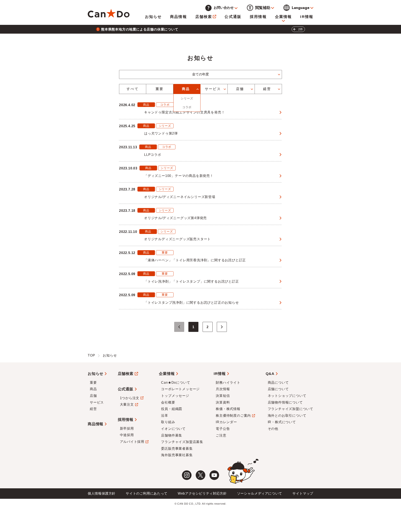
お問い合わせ (224, 7)
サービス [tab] (213, 89)
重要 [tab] (160, 89)
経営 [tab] (267, 89)
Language (301, 8)
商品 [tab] (186, 89)
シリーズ (187, 98)
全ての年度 (200, 74)
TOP (91, 355)
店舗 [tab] (240, 89)
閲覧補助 (262, 8)
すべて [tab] (133, 89)
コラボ (187, 107)
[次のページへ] (222, 327)
